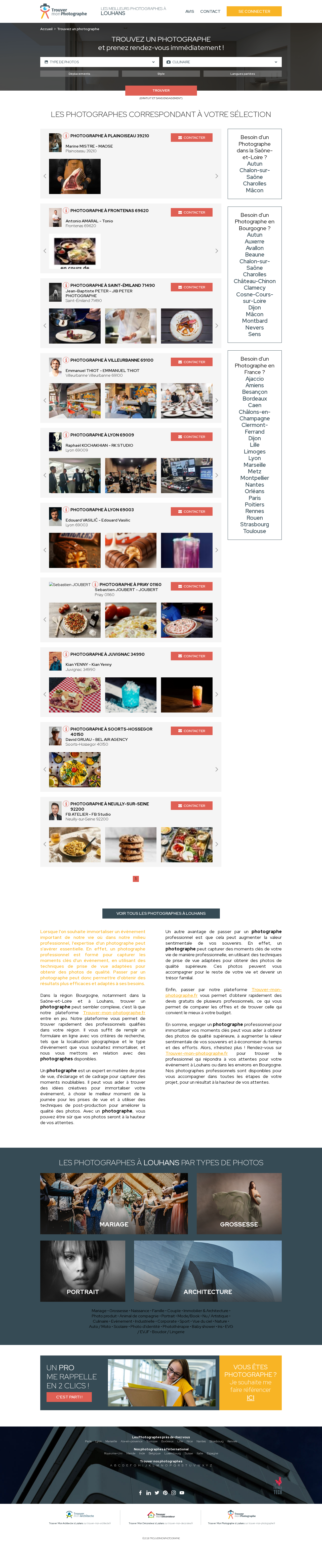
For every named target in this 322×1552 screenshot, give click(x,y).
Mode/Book (189, 1316)
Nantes (201, 1441)
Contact (210, 11)
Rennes (232, 1441)
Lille (180, 1441)
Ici (250, 1398)
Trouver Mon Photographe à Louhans (226, 1523)
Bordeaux (167, 1441)
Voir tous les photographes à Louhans (161, 913)
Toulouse (151, 1441)
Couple (174, 1310)
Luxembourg (172, 1453)
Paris (88, 1441)
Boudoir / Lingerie (168, 1331)
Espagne (212, 1453)
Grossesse (118, 1310)
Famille (158, 1310)
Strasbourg (217, 1441)
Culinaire (100, 1321)
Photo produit (104, 1316)
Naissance (140, 1310)
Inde (142, 1453)
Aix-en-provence (131, 1441)
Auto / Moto (100, 1326)
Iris (220, 1326)
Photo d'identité (145, 1326)
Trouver (161, 90)
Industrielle (145, 1321)
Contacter (194, 137)
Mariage (99, 1310)
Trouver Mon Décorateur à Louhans (147, 1523)
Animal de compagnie (139, 1316)
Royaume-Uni (113, 1453)
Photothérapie (176, 1326)
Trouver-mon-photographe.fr (114, 1012)
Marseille (111, 1441)
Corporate (167, 1321)
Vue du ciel (202, 1321)
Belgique (154, 1453)
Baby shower (203, 1326)
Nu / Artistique (215, 1316)
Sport (185, 1321)
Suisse (189, 1453)
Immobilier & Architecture (206, 1310)
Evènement (121, 1321)
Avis (189, 11)
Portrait (168, 1316)
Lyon (98, 1441)
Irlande (130, 1453)
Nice (190, 1441)
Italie (200, 1453)
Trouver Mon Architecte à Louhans (66, 1523)
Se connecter (254, 11)
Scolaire (121, 1326)
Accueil (46, 29)
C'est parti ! (69, 1397)
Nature (221, 1321)
